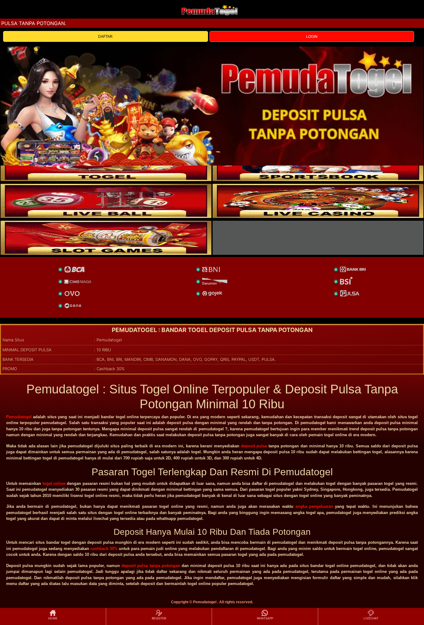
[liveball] (318, 238)
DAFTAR (105, 36)
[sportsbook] (106, 201)
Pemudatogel (19, 416)
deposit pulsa (254, 446)
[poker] (106, 238)
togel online (54, 483)
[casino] (318, 201)
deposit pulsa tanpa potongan (150, 565)
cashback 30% (104, 548)
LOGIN (312, 36)
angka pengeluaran (314, 506)
